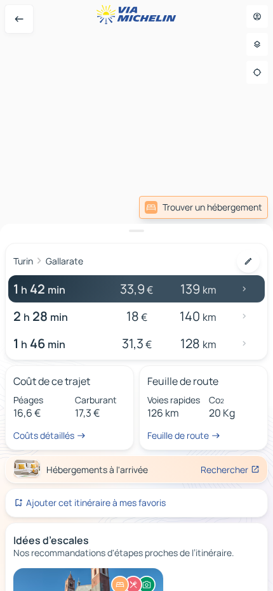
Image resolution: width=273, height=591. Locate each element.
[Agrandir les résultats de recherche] (136, 231)
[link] (203, 207)
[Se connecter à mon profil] (257, 16)
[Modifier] (248, 261)
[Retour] (19, 19)
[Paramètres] (257, 44)
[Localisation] (257, 72)
